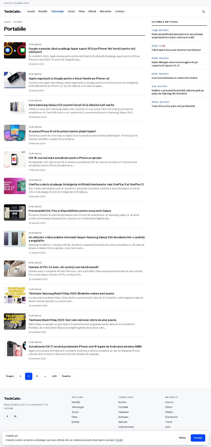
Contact (119, 11)
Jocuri (71, 11)
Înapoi (10, 376)
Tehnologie (57, 11)
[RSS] (15, 416)
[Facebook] (7, 416)
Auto (167, 426)
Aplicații (122, 421)
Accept (198, 437)
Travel (168, 421)
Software (123, 417)
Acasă (31, 11)
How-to (169, 402)
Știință (92, 11)
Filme (82, 11)
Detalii (119, 440)
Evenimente (171, 417)
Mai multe (105, 11)
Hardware (123, 412)
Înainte (66, 376)
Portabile (123, 407)
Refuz (182, 437)
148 (54, 376)
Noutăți (42, 11)
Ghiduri (169, 412)
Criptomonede (126, 426)
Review (122, 402)
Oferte (168, 407)
